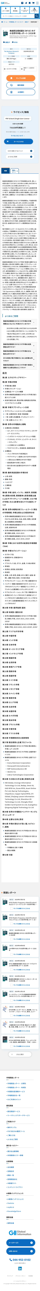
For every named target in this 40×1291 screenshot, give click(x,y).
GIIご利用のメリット (14, 1099)
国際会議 (10, 1223)
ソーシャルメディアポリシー (20, 1281)
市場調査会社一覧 (13, 1095)
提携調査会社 (12, 1179)
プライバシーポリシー (21, 1276)
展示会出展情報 (13, 1151)
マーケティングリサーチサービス (18, 1115)
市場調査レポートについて (16, 22)
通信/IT (27, 22)
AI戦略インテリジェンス (15, 1199)
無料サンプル (12, 1127)
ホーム (5, 22)
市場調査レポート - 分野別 (16, 1083)
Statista (10, 1203)
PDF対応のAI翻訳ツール (16, 1131)
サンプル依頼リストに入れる (21, 908)
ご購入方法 (11, 1135)
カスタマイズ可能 (12, 69)
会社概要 (10, 1167)
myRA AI (10, 1207)
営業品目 (10, 1171)
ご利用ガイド (11, 1122)
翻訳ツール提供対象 (27, 69)
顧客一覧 (10, 1175)
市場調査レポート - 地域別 (16, 1087)
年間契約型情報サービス (16, 1091)
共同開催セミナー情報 (15, 1155)
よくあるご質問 (12, 1139)
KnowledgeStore (14, 1211)
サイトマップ (10, 1276)
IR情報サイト (11, 1183)
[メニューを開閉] (37, 3)
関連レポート (14, 171)
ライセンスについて (17, 136)
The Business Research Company (11, 52)
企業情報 (9, 1161)
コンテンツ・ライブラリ (14, 1187)
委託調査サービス (13, 1111)
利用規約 (30, 1276)
